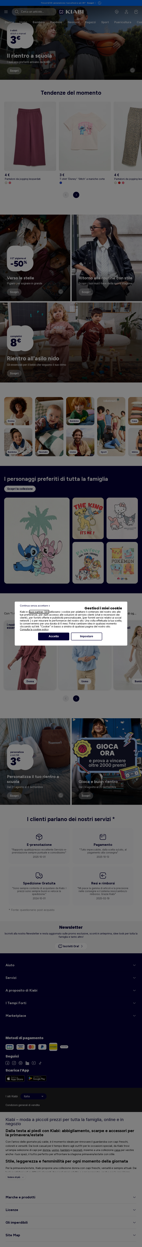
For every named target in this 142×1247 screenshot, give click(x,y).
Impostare (86, 636)
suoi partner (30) (39, 611)
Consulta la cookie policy (34, 629)
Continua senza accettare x (35, 605)
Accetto (54, 636)
